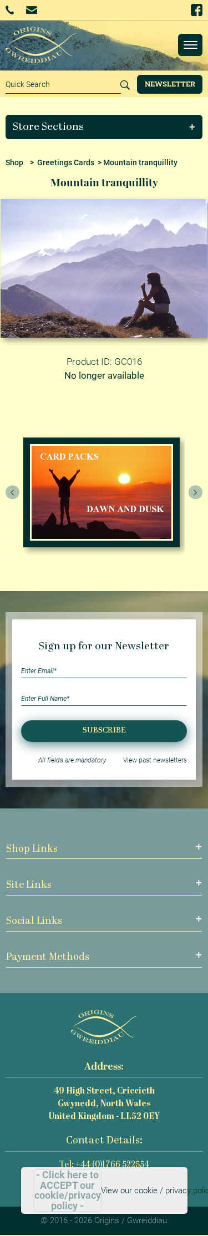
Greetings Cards (65, 162)
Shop (14, 162)
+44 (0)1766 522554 (13, 10)
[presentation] (13, 492)
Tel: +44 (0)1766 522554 (104, 1165)
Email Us (32, 9)
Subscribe (104, 730)
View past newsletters (155, 760)
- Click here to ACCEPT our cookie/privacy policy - (67, 1190)
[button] (104, 127)
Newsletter (170, 83)
